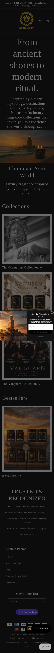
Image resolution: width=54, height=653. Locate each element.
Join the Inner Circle (40, 331)
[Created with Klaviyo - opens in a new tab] (27, 342)
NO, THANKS (40, 336)
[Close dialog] (52, 312)
